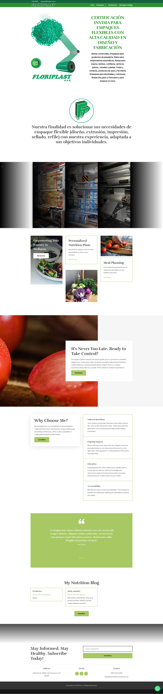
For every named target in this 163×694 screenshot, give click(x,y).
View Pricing (73, 259)
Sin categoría (46, 594)
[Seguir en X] (81, 673)
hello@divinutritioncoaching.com (116, 677)
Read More (81, 613)
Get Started (78, 373)
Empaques (100, 5)
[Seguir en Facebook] (77, 673)
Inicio (92, 5)
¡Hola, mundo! (74, 591)
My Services (41, 256)
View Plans (107, 277)
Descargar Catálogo (125, 5)
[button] (157, 688)
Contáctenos (112, 5)
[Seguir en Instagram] (86, 673)
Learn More (41, 439)
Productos (37, 591)
